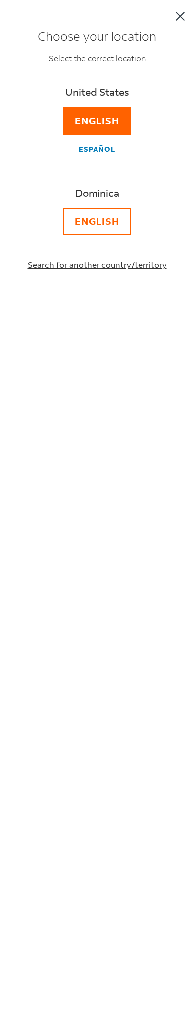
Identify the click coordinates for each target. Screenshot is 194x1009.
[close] (180, 16)
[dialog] (97, 504)
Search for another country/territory (97, 264)
